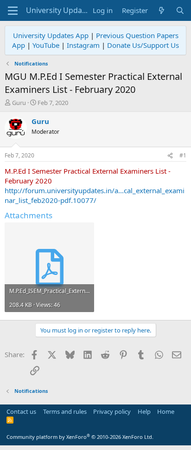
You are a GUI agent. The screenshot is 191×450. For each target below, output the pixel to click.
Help (144, 411)
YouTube (45, 45)
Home (165, 411)
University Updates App (51, 35)
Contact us (21, 411)
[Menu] (13, 10)
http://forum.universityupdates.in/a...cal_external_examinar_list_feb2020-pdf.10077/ (95, 195)
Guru (19, 102)
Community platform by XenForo (79, 436)
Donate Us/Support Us (143, 45)
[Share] (170, 155)
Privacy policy (112, 411)
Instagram (83, 45)
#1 (182, 155)
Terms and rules (65, 411)
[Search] (180, 10)
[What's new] (162, 10)
